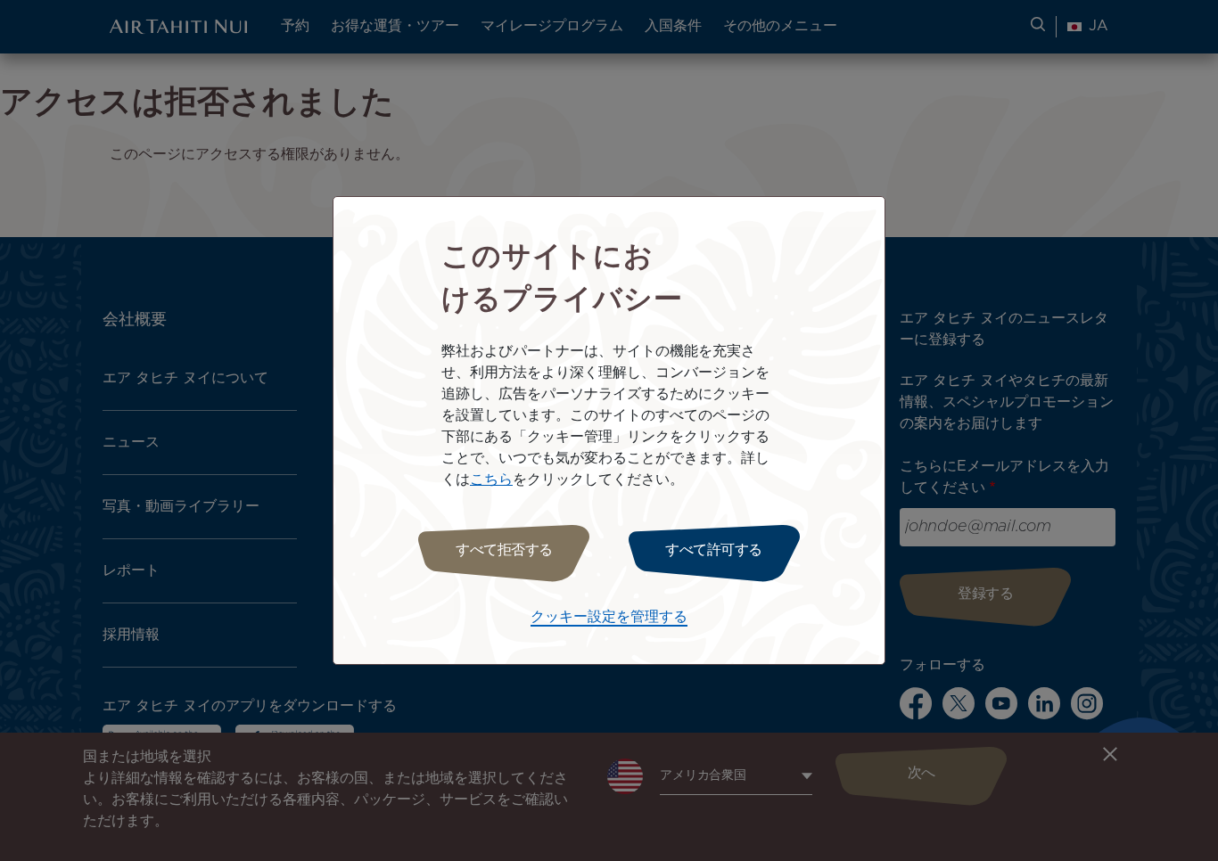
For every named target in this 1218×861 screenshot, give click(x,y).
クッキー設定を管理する (609, 617)
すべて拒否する (504, 550)
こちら (491, 480)
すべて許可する (713, 550)
